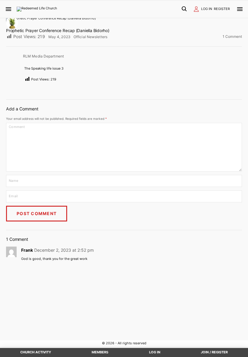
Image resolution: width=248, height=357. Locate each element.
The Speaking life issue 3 (44, 68)
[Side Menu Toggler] (8, 9)
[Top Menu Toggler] (239, 9)
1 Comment (232, 37)
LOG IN (206, 9)
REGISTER (222, 9)
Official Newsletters (90, 36)
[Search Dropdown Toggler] (184, 9)
